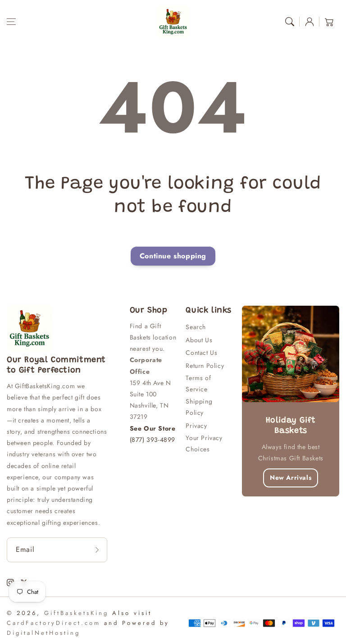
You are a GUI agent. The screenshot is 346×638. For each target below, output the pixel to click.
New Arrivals (290, 477)
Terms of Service (198, 383)
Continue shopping (173, 256)
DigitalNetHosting (43, 633)
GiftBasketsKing (76, 613)
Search (196, 326)
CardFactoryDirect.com (53, 623)
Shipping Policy (199, 407)
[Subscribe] (97, 550)
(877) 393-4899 (152, 439)
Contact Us (201, 352)
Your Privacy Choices (204, 443)
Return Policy (205, 365)
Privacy (196, 425)
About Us (199, 339)
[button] (11, 22)
